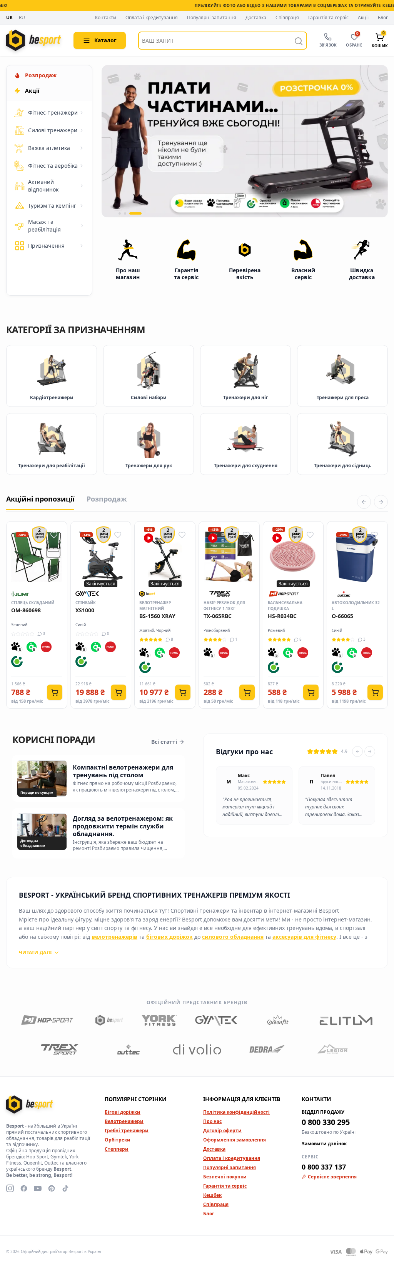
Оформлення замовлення (234, 1139)
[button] (120, 213)
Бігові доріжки (122, 1112)
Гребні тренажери (127, 1130)
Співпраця (287, 18)
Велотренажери (124, 1121)
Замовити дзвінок (324, 1144)
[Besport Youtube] (38, 1188)
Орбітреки (117, 1139)
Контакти (105, 18)
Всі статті (164, 741)
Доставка (255, 18)
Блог (383, 18)
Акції (363, 18)
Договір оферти (222, 1130)
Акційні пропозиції (40, 498)
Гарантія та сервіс (328, 18)
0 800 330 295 (326, 1122)
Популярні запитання (211, 18)
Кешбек (212, 1195)
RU (22, 18)
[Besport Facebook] (24, 1188)
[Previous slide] (357, 751)
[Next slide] (369, 751)
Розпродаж (107, 498)
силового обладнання (233, 936)
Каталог (105, 40)
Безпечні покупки (225, 1176)
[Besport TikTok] (65, 1188)
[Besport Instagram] (10, 1188)
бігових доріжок (169, 936)
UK (9, 18)
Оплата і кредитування (151, 18)
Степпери (117, 1149)
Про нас (212, 1121)
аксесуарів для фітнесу (304, 936)
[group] (245, 141)
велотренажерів (114, 936)
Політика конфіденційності (236, 1112)
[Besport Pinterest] (51, 1188)
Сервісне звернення (332, 1177)
